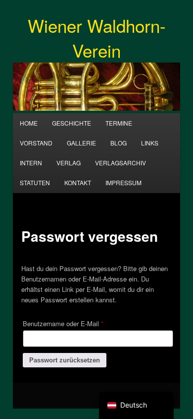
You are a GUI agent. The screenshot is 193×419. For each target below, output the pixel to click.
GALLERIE (81, 143)
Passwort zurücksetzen (64, 360)
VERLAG (68, 162)
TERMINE (118, 123)
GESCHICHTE (71, 123)
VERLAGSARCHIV (120, 162)
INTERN (31, 162)
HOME (29, 123)
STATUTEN (35, 182)
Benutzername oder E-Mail (79, 323)
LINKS (149, 143)
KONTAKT (77, 182)
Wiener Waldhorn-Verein (97, 38)
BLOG (118, 143)
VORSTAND (36, 143)
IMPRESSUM (123, 182)
